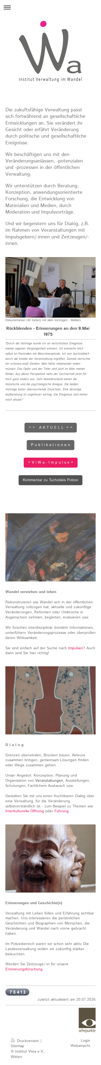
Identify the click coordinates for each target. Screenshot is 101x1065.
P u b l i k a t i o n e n (50, 445)
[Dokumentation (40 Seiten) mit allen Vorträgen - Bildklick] (50, 287)
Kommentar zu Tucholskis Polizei (50, 480)
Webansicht (80, 1046)
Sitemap (17, 1046)
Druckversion (28, 1041)
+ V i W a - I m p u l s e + (50, 462)
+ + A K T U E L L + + (50, 427)
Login (85, 1040)
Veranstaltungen (49, 780)
